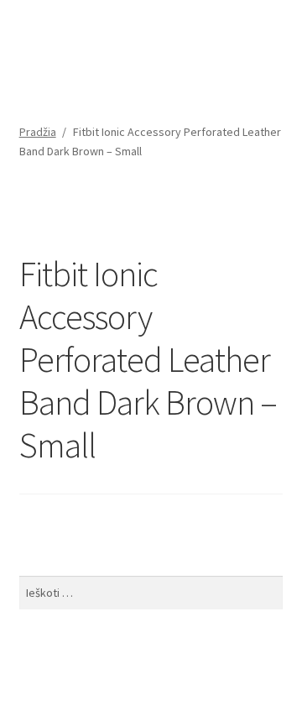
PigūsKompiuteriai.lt (97, 54)
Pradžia (37, 131)
